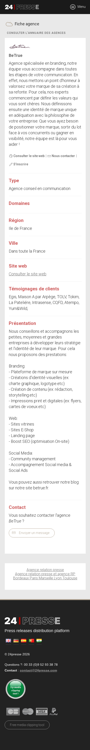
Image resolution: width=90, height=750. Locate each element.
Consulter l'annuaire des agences (36, 33)
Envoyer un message (33, 533)
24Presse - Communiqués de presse (22, 7)
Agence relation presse (45, 570)
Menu (81, 7)
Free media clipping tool (27, 725)
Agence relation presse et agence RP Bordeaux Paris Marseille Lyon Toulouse (45, 576)
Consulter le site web (29, 156)
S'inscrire (20, 164)
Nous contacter (63, 156)
